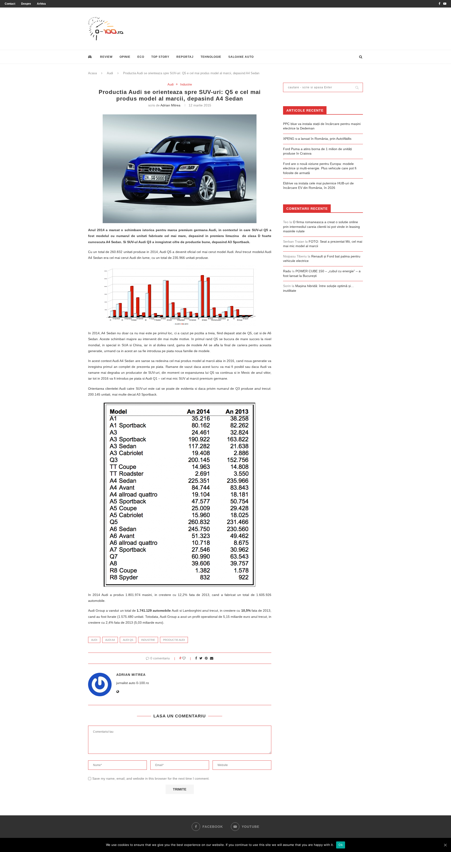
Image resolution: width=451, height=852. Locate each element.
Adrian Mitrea (170, 105)
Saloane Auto (241, 56)
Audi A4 (110, 639)
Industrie (186, 84)
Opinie (125, 56)
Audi (110, 73)
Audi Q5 (128, 639)
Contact (10, 3)
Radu (287, 271)
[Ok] (445, 845)
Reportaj (185, 56)
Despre (26, 3)
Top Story (160, 56)
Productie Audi (174, 639)
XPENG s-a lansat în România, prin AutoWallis (317, 138)
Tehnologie (211, 56)
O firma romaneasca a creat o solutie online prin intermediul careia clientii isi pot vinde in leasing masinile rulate (321, 226)
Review (106, 56)
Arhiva (41, 3)
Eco (140, 56)
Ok (340, 845)
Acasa (92, 73)
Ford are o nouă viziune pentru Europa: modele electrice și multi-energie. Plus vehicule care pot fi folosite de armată (319, 168)
